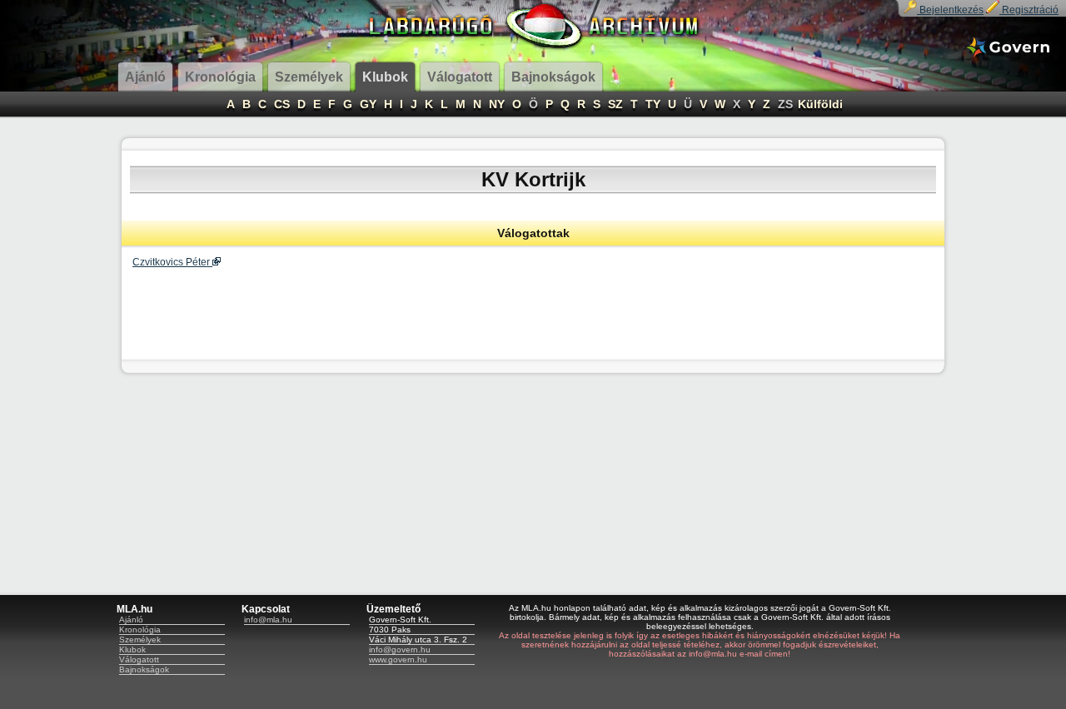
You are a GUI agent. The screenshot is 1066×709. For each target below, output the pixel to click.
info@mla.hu (268, 619)
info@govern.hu (400, 649)
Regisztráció (1029, 10)
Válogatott (139, 659)
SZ (615, 104)
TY (652, 104)
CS (282, 104)
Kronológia (140, 629)
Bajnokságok (144, 669)
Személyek (140, 639)
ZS (785, 104)
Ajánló (131, 619)
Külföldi (820, 104)
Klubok (132, 649)
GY (368, 104)
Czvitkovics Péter (172, 262)
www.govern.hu (398, 659)
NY (497, 104)
